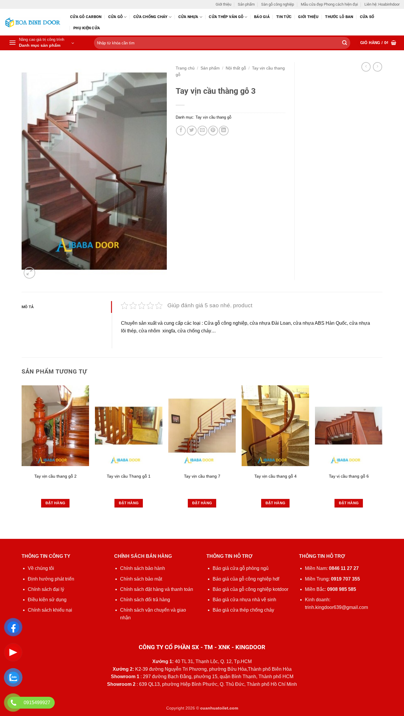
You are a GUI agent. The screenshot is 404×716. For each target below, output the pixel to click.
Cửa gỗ (115, 16)
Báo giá (262, 16)
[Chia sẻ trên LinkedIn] (224, 130)
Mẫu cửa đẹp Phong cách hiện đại (329, 4)
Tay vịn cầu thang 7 (202, 476)
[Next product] (366, 66)
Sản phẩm (246, 4)
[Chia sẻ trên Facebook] (181, 130)
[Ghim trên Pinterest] (213, 130)
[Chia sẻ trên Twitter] (192, 130)
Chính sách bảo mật (141, 578)
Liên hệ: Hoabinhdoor (382, 4)
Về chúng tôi (41, 568)
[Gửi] (345, 43)
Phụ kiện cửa (86, 28)
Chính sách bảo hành (142, 568)
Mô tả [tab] (28, 307)
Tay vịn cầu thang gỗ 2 (55, 476)
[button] (41, 42)
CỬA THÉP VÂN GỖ (226, 16)
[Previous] (21, 461)
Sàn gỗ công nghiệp (277, 4)
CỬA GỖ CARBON (85, 16)
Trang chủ (185, 68)
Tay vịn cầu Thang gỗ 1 (129, 476)
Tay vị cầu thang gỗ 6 (349, 476)
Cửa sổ (367, 16)
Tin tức (284, 16)
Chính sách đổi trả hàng (145, 599)
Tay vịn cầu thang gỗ (213, 117)
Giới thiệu (223, 4)
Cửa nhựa (188, 16)
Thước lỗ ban (339, 16)
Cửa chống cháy (150, 16)
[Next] (382, 461)
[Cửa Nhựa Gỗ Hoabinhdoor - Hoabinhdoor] (32, 22)
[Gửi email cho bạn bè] (202, 130)
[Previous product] (377, 66)
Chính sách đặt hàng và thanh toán (156, 589)
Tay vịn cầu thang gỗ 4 (275, 476)
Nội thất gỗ (236, 68)
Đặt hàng (55, 503)
